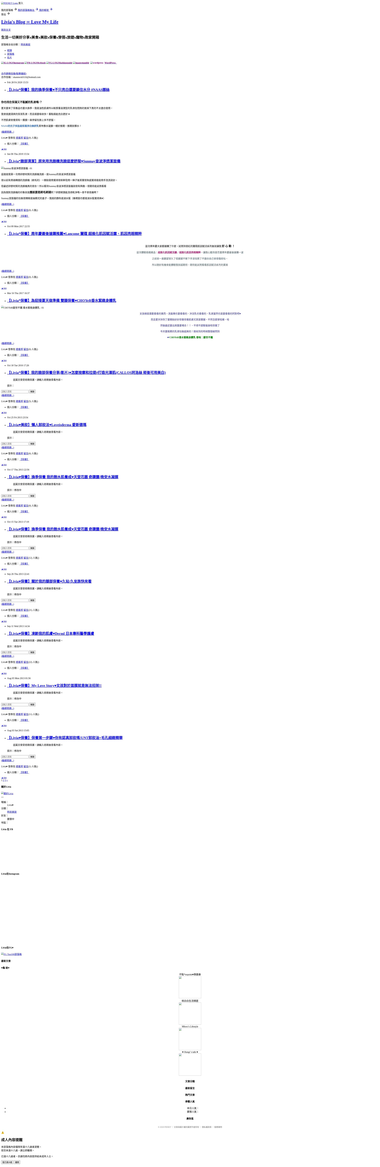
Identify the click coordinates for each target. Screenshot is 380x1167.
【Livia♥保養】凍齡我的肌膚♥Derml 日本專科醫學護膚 (50, 633)
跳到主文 (6, 30)
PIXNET (167, 1127)
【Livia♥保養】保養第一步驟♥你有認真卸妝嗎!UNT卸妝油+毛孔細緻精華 (65, 738)
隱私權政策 (207, 1127)
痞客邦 (19, 138)
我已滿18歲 (7, 1162)
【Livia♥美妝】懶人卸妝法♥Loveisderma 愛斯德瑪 (46, 425)
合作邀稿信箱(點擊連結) (13, 73)
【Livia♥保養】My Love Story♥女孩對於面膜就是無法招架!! (54, 686)
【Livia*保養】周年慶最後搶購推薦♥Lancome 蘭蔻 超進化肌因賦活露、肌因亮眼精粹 (74, 234)
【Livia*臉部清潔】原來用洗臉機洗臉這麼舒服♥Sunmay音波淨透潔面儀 (63, 161)
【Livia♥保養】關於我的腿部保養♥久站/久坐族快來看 (49, 581)
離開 (17, 1162)
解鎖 (32, 392)
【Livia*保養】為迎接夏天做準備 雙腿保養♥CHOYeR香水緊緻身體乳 (61, 300)
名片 (9, 57)
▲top (4, 149)
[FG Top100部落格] (11, 954)
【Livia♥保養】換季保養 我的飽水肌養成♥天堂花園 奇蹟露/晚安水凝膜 (62, 477)
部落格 (10, 54)
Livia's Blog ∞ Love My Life (29, 21)
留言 (26, 138)
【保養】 (24, 143)
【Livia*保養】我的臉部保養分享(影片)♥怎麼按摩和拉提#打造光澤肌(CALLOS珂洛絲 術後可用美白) (86, 373)
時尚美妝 (25, 44)
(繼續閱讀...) (7, 132)
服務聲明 (218, 1127)
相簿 (9, 50)
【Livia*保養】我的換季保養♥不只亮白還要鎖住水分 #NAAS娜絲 (58, 90)
